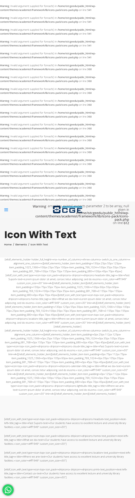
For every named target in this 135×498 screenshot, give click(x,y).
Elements (21, 244)
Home (8, 244)
